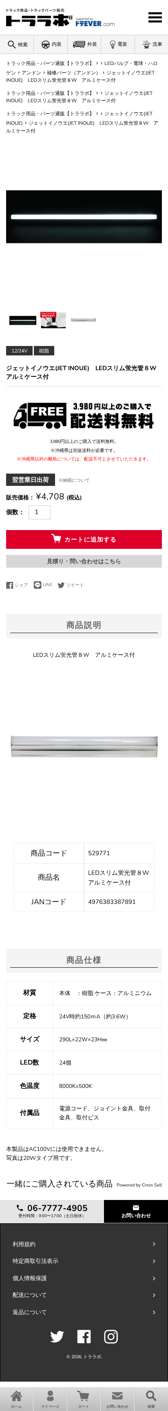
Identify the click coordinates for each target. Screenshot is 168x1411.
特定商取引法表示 (35, 1261)
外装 (92, 44)
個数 (12, 512)
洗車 (157, 44)
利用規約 (24, 1244)
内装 (57, 44)
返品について (30, 1312)
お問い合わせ (136, 1215)
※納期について (74, 480)
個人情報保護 (30, 1278)
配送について (30, 1295)
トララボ (92, 1357)
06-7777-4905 (56, 1208)
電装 (122, 44)
